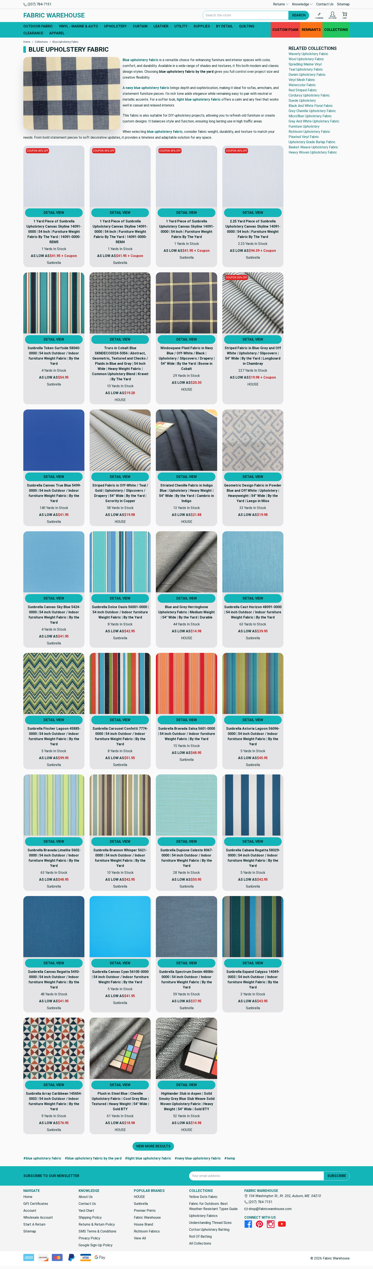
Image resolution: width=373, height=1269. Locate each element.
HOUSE (139, 1197)
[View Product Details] (53, 176)
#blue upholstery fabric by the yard (93, 1158)
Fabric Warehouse (147, 1217)
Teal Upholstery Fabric (306, 69)
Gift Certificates (35, 1204)
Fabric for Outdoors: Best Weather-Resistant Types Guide (213, 1206)
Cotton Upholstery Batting (209, 1230)
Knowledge (301, 4)
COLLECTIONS (336, 30)
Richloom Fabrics (147, 1231)
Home (27, 1197)
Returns (279, 4)
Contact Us (324, 4)
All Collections (200, 1243)
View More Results (153, 1146)
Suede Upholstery (302, 100)
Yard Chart (86, 1211)
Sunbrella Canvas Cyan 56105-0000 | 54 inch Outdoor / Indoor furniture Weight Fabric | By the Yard (120, 977)
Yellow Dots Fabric (203, 1197)
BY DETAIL (224, 26)
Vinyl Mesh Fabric (302, 80)
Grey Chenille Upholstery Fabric (312, 111)
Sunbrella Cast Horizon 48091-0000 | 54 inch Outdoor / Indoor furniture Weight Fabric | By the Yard (252, 612)
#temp (229, 1158)
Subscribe (336, 1176)
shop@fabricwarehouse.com (270, 1209)
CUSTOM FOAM (285, 30)
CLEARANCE (33, 33)
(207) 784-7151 (39, 4)
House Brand (143, 1224)
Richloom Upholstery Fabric (309, 132)
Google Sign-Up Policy (95, 1245)
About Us (86, 1197)
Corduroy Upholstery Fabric (309, 95)
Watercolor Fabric (302, 85)
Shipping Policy (90, 1217)
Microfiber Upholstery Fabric (310, 116)
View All (140, 1238)
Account (29, 1211)
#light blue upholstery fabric (148, 1158)
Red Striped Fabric (303, 90)
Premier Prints (145, 1211)
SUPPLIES (201, 26)
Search (298, 15)
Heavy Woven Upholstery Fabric (313, 152)
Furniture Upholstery (304, 126)
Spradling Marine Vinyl (305, 64)
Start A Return (34, 1224)
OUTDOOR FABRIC (38, 26)
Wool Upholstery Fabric (306, 59)
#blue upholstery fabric (42, 1158)
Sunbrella (141, 1204)
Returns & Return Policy (97, 1224)
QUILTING (246, 26)
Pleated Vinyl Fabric (304, 137)
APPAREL (57, 33)
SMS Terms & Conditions (97, 1231)
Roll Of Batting (200, 1236)
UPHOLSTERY (115, 26)
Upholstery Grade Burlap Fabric (312, 142)
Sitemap (343, 4)
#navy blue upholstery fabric (198, 1158)
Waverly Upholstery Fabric (308, 54)
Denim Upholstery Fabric (307, 75)
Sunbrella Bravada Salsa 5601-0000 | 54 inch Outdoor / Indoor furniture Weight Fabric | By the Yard (186, 734)
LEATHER (160, 26)
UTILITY (180, 26)
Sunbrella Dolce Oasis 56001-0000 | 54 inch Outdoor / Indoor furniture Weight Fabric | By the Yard (120, 612)
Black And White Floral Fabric (311, 106)
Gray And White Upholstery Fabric (314, 121)
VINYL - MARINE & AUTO (78, 26)
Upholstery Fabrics (203, 1216)
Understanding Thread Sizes (210, 1223)
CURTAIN (140, 26)
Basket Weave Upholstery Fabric (313, 147)
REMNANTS (311, 30)
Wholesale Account (38, 1217)
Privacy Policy (89, 1238)
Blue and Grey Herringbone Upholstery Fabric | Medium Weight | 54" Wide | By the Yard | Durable (186, 612)
